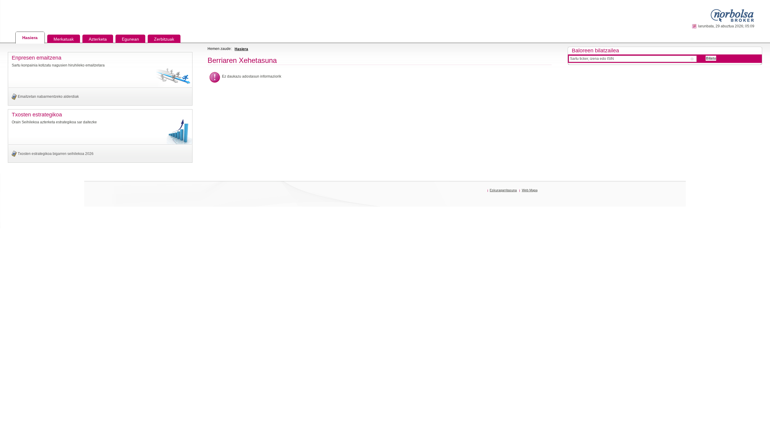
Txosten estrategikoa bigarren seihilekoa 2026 (56, 154)
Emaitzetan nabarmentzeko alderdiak (48, 96)
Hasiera (241, 49)
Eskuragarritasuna (503, 190)
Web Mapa (529, 190)
